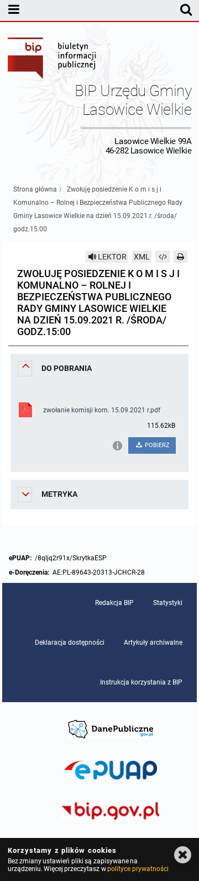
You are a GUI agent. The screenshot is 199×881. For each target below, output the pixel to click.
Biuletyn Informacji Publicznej (52, 60)
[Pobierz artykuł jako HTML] (162, 257)
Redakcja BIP (114, 603)
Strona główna (35, 189)
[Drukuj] (181, 257)
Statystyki (167, 603)
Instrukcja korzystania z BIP (141, 682)
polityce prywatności (137, 869)
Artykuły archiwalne (153, 642)
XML (142, 256)
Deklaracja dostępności (69, 642)
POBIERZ (156, 445)
